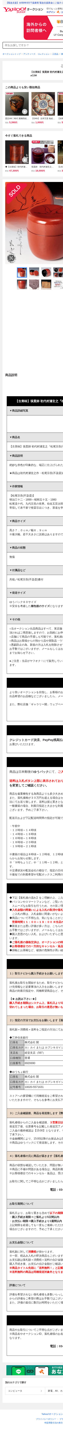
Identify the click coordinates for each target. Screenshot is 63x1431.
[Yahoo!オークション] (24, 8)
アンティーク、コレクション (36, 54)
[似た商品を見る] (11, 258)
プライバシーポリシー (46, 1419)
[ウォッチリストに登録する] (24, 111)
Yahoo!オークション (52, 1414)
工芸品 (55, 54)
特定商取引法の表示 (54, 1423)
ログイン (51, 12)
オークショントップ (12, 54)
